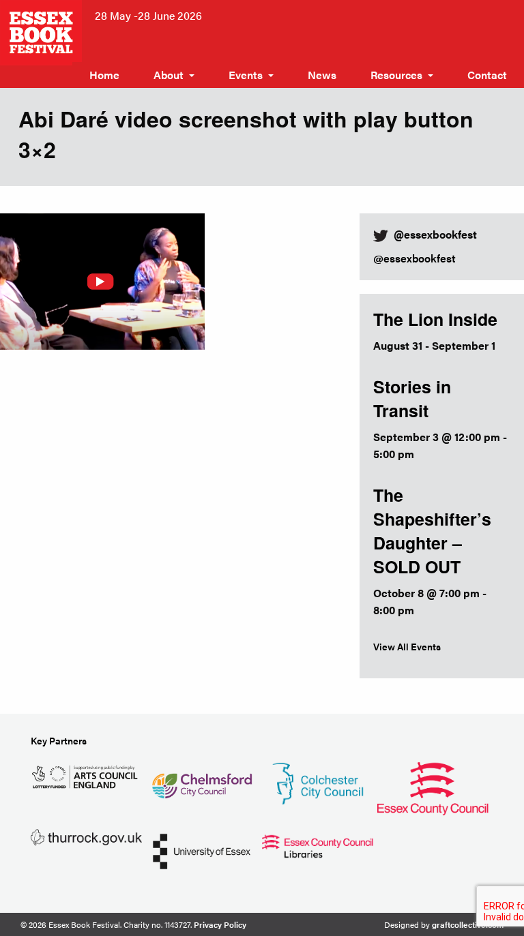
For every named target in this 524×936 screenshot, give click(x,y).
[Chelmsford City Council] (201, 780)
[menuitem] (104, 75)
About (169, 74)
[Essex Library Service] (317, 844)
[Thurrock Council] (86, 836)
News (322, 74)
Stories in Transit (412, 398)
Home (104, 74)
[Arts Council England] (86, 775)
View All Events (407, 646)
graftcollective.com (468, 924)
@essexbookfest (414, 258)
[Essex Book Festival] (42, 31)
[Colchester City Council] (317, 781)
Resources (396, 74)
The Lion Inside (435, 319)
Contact (487, 74)
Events (246, 74)
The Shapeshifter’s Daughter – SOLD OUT (432, 531)
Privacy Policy (220, 924)
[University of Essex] (201, 850)
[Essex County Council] (433, 786)
